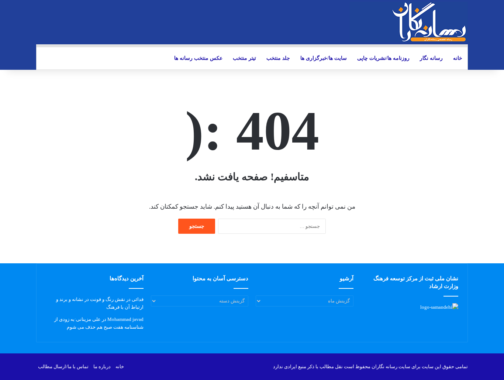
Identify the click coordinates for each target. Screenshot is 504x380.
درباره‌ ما (102, 366)
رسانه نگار (431, 58)
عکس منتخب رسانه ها (198, 58)
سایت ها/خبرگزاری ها (323, 58)
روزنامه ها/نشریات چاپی (383, 58)
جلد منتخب (278, 58)
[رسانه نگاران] (409, 22)
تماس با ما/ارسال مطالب (63, 366)
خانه (457, 58)
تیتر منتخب (244, 58)
